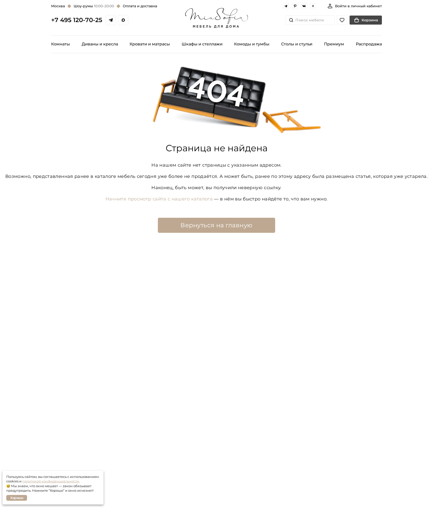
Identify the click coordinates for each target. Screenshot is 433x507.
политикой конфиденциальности (50, 481)
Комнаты (60, 44)
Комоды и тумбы (251, 44)
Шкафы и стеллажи (202, 44)
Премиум (334, 44)
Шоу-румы (94, 6)
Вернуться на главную (216, 225)
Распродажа (369, 44)
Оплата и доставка (140, 6)
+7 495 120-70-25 (76, 20)
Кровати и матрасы (150, 44)
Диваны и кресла (100, 44)
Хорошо (16, 498)
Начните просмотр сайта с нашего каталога (159, 199)
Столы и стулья (296, 44)
